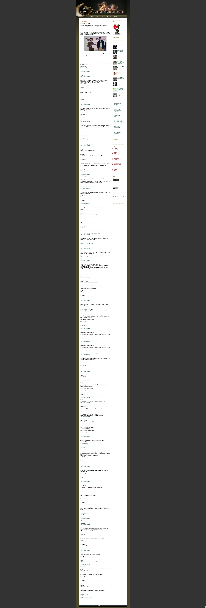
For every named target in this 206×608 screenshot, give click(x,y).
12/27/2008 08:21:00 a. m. (85, 223)
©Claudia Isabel (82, 566)
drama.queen (82, 66)
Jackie (81, 213)
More (81, 560)
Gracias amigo (83, 21)
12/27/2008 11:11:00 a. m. (85, 248)
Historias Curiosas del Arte (118, 120)
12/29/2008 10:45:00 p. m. (85, 518)
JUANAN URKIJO (83, 438)
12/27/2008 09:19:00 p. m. (85, 300)
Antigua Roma (116, 104)
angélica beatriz (82, 330)
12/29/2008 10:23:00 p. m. (85, 510)
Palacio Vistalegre (102, 32)
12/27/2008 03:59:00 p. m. (85, 260)
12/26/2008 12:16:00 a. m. (85, 85)
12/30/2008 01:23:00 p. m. (85, 524)
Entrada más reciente (83, 595)
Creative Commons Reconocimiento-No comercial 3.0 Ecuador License (118, 192)
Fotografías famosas (117, 109)
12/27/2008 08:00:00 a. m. (85, 210)
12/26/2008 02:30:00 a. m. (85, 121)
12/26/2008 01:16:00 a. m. (85, 104)
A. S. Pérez (82, 527)
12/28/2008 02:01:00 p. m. (85, 380)
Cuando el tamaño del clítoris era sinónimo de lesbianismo (120, 62)
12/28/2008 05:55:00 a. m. (85, 306)
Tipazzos (115, 134)
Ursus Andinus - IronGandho (84, 188)
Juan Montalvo (82, 176)
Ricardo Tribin (82, 226)
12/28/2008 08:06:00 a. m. (85, 328)
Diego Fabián (82, 159)
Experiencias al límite (117, 108)
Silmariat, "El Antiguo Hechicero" (85, 309)
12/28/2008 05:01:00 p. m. (85, 392)
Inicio (96, 595)
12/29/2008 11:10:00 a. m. (85, 416)
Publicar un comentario (84, 594)
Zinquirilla (81, 534)
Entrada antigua (108, 595)
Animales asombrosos (117, 103)
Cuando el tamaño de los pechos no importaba (120, 84)
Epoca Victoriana (116, 105)
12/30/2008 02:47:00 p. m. (85, 550)
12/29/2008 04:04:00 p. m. (85, 475)
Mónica (81, 250)
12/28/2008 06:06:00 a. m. (85, 323)
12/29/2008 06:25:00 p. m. (85, 481)
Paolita (81, 589)
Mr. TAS (81, 138)
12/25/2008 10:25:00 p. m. (85, 71)
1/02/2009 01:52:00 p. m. (85, 570)
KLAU (81, 280)
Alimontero (82, 262)
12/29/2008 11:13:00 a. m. (85, 436)
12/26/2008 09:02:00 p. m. (85, 198)
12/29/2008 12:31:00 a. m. (85, 397)
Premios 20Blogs (95, 32)
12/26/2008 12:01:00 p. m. (85, 166)
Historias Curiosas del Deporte (118, 121)
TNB (102, 605)
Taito (81, 394)
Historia (115, 116)
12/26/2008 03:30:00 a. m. (85, 135)
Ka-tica (81, 544)
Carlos (81, 460)
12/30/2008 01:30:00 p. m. (85, 532)
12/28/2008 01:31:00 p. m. (85, 371)
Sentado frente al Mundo (87, 605)
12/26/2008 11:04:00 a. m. (85, 157)
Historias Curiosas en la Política (119, 122)
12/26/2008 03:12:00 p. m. (85, 174)
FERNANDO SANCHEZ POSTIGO (85, 243)
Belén (81, 99)
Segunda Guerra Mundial (117, 132)
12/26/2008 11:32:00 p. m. (85, 203)
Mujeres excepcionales (117, 128)
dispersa (81, 205)
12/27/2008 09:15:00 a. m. (85, 234)
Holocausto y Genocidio (117, 123)
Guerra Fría (115, 114)
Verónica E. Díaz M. (83, 513)
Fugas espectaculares (117, 110)
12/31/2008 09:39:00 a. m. (85, 564)
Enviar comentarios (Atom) (89, 597)
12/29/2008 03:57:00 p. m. (85, 466)
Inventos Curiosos (116, 126)
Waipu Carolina (82, 447)
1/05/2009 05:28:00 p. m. (85, 578)
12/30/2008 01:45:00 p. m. (85, 541)
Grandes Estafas (116, 111)
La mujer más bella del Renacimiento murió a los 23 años (120, 67)
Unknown (81, 169)
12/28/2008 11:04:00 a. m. (85, 341)
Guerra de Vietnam (117, 115)
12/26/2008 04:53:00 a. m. (85, 145)
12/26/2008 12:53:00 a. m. (85, 97)
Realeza (115, 131)
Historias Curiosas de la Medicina (119, 117)
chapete (81, 87)
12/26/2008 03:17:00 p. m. (85, 186)
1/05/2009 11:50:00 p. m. (85, 586)
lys (80, 382)
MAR (81, 477)
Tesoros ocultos (116, 133)
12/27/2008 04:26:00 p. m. (85, 277)
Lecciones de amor (117, 127)
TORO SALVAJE (83, 114)
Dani (81, 552)
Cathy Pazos (82, 365)
